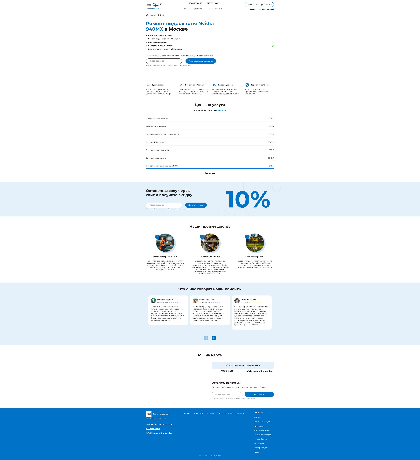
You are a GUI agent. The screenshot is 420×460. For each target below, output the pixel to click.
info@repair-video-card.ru (259, 371)
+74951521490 (212, 3)
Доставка (221, 413)
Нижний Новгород (262, 435)
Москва (257, 417)
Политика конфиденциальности (210, 455)
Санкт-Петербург (262, 422)
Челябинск (259, 443)
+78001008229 (194, 3)
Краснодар (259, 426)
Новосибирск (260, 439)
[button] (214, 338)
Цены (210, 9)
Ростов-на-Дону (261, 430)
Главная (153, 15)
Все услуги (210, 173)
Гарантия (210, 413)
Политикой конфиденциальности (179, 65)
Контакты (218, 9)
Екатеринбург (260, 448)
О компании (199, 9)
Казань (257, 452)
